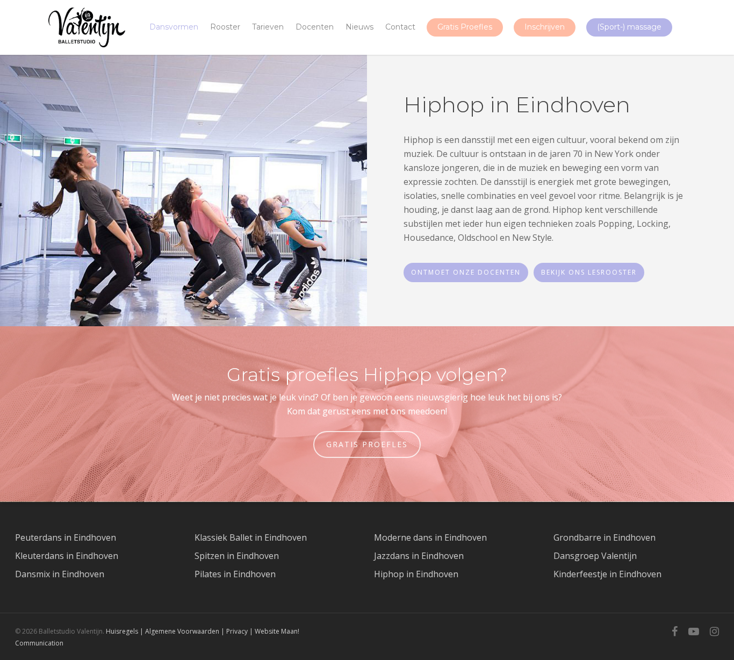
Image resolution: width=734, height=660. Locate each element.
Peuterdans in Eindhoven (65, 537)
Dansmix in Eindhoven (59, 574)
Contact (400, 27)
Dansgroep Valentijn (595, 556)
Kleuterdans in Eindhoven (66, 556)
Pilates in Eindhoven (235, 574)
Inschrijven (544, 27)
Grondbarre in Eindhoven (604, 537)
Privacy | (240, 631)
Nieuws (359, 27)
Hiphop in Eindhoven (416, 574)
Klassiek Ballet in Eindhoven (251, 537)
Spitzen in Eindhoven (237, 556)
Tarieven (268, 27)
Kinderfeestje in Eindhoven (607, 574)
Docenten (315, 27)
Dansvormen (173, 27)
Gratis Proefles (464, 27)
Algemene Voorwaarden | (185, 631)
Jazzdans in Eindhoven (419, 556)
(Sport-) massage (629, 27)
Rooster (225, 27)
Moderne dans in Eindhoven (430, 537)
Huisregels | (125, 631)
